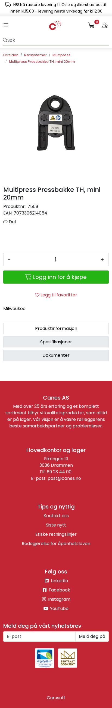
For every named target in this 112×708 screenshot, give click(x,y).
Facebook (59, 590)
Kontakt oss (56, 516)
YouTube (59, 608)
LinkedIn (59, 581)
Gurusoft (56, 698)
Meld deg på (92, 636)
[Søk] (5, 40)
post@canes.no (64, 478)
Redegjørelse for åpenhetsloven (56, 543)
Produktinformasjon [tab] (56, 328)
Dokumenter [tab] (56, 355)
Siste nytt (56, 525)
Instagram (58, 599)
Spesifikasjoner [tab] (56, 342)
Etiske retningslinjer (56, 534)
